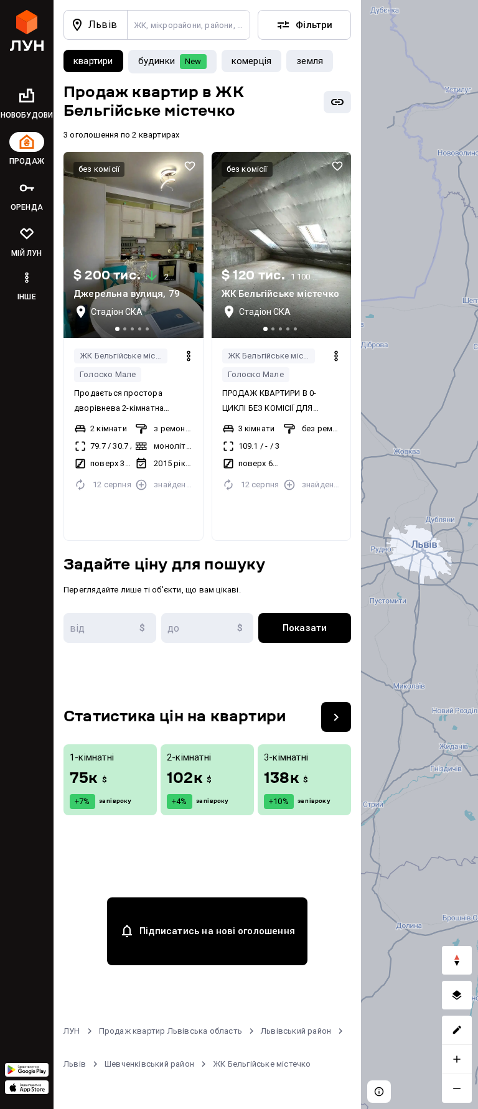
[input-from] (109, 628)
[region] (419, 554)
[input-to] (207, 628)
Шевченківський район (149, 1064)
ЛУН (71, 1031)
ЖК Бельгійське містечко (123, 355)
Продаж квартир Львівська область (170, 1031)
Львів (74, 1064)
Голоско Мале (108, 374)
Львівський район (296, 1031)
